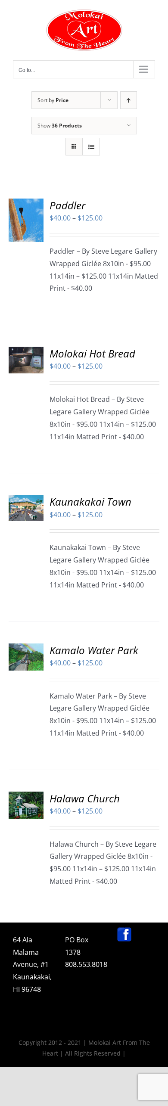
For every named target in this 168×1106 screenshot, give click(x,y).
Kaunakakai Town (90, 501)
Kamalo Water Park (94, 650)
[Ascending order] (128, 100)
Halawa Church (85, 798)
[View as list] (91, 146)
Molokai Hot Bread (92, 353)
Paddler (67, 205)
